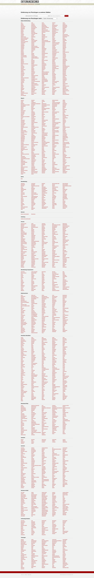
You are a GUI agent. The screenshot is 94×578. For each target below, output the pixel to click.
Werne (22, 397)
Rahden (22, 383)
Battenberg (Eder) (65, 227)
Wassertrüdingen (44, 169)
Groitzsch (22, 460)
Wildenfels (32, 485)
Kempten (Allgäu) (23, 130)
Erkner (64, 188)
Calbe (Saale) (23, 497)
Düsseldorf (53, 350)
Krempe (22, 527)
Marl (63, 372)
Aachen (22, 337)
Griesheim (64, 237)
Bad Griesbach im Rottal (55, 103)
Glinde (64, 524)
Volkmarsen (33, 264)
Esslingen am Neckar (24, 39)
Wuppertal (43, 399)
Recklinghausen (44, 383)
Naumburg (53, 251)
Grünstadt (64, 413)
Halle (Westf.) (33, 358)
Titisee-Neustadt (65, 83)
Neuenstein (22, 67)
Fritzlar (43, 235)
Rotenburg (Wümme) (24, 323)
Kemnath (64, 129)
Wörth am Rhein (23, 434)
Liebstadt (64, 466)
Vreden (64, 393)
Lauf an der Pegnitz (24, 134)
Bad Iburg (22, 297)
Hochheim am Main (55, 242)
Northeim (64, 318)
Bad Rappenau (54, 26)
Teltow (22, 205)
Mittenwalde (54, 197)
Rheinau (32, 74)
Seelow (64, 203)
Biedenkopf (64, 228)
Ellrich (43, 546)
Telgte (43, 391)
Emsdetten (32, 351)
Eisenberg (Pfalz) (44, 412)
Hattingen (53, 359)
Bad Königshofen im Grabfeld (25, 104)
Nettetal (43, 377)
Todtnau (22, 84)
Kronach (43, 131)
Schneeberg (23, 480)
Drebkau (22, 188)
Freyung (43, 117)
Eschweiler (64, 352)
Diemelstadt (64, 230)
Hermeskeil (54, 414)
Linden (32, 249)
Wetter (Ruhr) (65, 397)
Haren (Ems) (54, 310)
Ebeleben (53, 545)
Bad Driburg (54, 338)
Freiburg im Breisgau (45, 40)
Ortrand (53, 199)
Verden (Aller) (23, 329)
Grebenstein (54, 237)
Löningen (22, 316)
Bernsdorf (64, 450)
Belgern (53, 450)
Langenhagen (23, 315)
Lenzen (32, 195)
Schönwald (64, 156)
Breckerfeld (54, 345)
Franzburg (32, 275)
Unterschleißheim (54, 164)
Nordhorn (53, 318)
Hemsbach (22, 48)
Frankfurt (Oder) (65, 189)
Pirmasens (64, 425)
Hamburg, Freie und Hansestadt (25, 218)
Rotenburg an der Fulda (34, 258)
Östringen (32, 70)
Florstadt (32, 234)
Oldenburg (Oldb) (34, 319)
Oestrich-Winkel (33, 255)
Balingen (64, 28)
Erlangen (53, 115)
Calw (63, 33)
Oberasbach (33, 145)
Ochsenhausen (23, 69)
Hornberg (64, 49)
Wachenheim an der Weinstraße (36, 432)
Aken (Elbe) (22, 492)
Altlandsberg (23, 183)
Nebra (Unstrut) (54, 506)
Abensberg (33, 100)
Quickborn (32, 531)
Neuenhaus (43, 317)
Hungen (64, 243)
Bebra (32, 228)
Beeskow (53, 184)
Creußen (53, 110)
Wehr (21, 90)
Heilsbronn (43, 124)
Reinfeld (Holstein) (65, 531)
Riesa (53, 477)
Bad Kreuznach (33, 407)
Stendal (22, 512)
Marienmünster (54, 372)
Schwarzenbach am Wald (66, 157)
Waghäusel (22, 88)
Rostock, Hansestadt (34, 285)
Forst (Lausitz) (54, 189)
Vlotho (43, 393)
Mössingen (53, 62)
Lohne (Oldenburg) (65, 315)
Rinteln (43, 322)
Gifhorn (22, 309)
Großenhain (33, 460)
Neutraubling (44, 144)
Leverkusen (43, 370)
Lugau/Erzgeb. (65, 467)
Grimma (53, 459)
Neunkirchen (44, 440)
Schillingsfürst (65, 155)
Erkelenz (32, 352)
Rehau (53, 151)
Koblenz (64, 418)
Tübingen (64, 84)
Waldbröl (22, 394)
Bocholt (64, 343)
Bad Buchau (33, 25)
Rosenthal (22, 258)
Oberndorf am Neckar (55, 68)
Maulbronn (22, 61)
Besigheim (32, 29)
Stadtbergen (64, 159)
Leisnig (22, 466)
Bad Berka (22, 540)
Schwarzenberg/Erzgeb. (45, 480)
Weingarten (22, 91)
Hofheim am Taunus (24, 243)
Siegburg (64, 387)
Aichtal (64, 22)
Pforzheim (53, 70)
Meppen (64, 316)
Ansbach (53, 101)
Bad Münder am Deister (45, 297)
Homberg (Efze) (33, 243)
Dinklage (64, 304)
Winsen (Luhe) (23, 331)
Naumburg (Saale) (44, 506)
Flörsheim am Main (24, 234)
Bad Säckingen (65, 26)
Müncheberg (33, 198)
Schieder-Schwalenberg (35, 386)
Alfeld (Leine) (33, 295)
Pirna (53, 474)
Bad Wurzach (44, 28)
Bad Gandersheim (44, 296)
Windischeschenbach (34, 171)
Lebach (22, 440)
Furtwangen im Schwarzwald (46, 41)
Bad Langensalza (23, 541)
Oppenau (53, 69)
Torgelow (43, 288)
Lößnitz (53, 467)
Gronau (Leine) (54, 309)
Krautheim (22, 54)
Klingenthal (54, 464)
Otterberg (53, 425)
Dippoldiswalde (54, 453)
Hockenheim (33, 49)
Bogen (64, 108)
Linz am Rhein (54, 420)
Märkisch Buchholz (34, 197)
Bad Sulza (64, 541)
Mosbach (43, 62)
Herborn (43, 241)
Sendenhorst (54, 387)
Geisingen (32, 42)
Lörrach (43, 59)
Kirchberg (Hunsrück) (24, 418)
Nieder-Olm (54, 424)
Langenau (43, 55)
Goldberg (32, 276)
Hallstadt (32, 123)
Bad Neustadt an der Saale (46, 104)
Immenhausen (33, 244)
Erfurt (53, 546)
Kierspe (64, 366)
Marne (64, 527)
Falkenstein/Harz (33, 498)
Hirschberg (43, 551)
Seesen (32, 325)
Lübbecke (53, 371)
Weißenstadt (43, 170)
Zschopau (22, 487)
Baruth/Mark (33, 184)
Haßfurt (64, 123)
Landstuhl (32, 420)
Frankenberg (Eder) (55, 234)
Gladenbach (33, 237)
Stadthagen (33, 326)
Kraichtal (64, 53)
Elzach (53, 36)
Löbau (32, 467)
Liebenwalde (44, 195)
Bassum (53, 298)
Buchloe (22, 109)
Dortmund (43, 349)
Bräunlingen (43, 32)
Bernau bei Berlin (65, 184)
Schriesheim (64, 77)
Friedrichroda (65, 546)
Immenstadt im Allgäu (55, 128)
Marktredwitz (44, 137)
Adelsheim (53, 22)
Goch (53, 356)
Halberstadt (22, 500)
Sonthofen (43, 159)
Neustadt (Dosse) (65, 198)
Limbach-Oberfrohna (24, 467)
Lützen (32, 505)
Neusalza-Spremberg (55, 471)
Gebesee (22, 547)
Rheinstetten (54, 74)
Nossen (32, 472)
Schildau (32, 479)
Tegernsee (32, 162)
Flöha (32, 457)
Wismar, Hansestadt (66, 289)
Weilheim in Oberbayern (66, 169)
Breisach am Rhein (55, 32)
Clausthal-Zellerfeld (34, 303)
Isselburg (22, 365)
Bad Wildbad (23, 28)
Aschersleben (44, 493)
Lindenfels (43, 249)
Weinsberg (43, 91)
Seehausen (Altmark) (45, 511)
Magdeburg (43, 505)
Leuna (22, 505)
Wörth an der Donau (34, 172)
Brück (42, 185)
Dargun (32, 274)
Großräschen (44, 191)
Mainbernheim (33, 136)
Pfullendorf (64, 70)
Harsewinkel (43, 359)
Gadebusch (54, 275)
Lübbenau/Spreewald (34, 196)
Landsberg (53, 504)
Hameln (64, 309)
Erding (43, 115)
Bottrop (32, 345)
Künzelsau (43, 54)
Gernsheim (53, 236)
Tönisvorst (53, 391)
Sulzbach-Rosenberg (24, 162)
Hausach (43, 46)
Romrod (53, 257)
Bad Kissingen (65, 103)
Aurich (53, 295)
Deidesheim (54, 411)
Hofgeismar (64, 242)
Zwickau (43, 487)
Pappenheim (23, 148)
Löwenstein (54, 59)
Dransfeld (32, 305)
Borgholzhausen (54, 344)
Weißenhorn (33, 170)
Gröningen (53, 499)
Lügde (32, 372)
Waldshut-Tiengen (34, 89)
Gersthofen (33, 121)
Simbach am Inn (33, 159)
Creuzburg (22, 545)
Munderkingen (44, 63)
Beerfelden (43, 228)
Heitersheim (64, 47)
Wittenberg (53, 514)
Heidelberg (22, 47)
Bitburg (43, 410)
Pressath (43, 150)
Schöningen (33, 324)
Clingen (64, 544)
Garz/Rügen (64, 275)
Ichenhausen (33, 128)
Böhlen (43, 451)
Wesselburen (23, 534)
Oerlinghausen (54, 379)
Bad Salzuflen (65, 339)
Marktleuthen (23, 137)
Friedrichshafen (33, 41)
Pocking (22, 150)
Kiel (63, 526)
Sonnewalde (33, 204)
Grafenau (53, 121)
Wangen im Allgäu (65, 89)
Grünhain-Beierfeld (65, 460)
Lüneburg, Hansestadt (45, 316)
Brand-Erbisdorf (65, 451)
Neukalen (32, 282)
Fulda (53, 235)
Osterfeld (22, 508)
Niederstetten (54, 67)
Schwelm (22, 387)
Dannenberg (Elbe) (24, 304)
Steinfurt (32, 390)
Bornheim (22, 345)
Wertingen (22, 171)
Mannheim (32, 60)
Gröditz (64, 459)
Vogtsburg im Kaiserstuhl (56, 87)
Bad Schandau (33, 450)
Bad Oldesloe (54, 520)
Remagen (64, 426)
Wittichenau (22, 486)
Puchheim (64, 150)
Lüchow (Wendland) (34, 316)
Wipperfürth (64, 398)
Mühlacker (64, 62)
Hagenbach (33, 414)
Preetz (22, 531)
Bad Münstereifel (44, 339)
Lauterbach (22, 248)
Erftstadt (22, 352)
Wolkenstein (33, 486)
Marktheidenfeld (65, 136)
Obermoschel (65, 424)
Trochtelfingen (44, 84)
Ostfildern (22, 70)
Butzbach (32, 230)
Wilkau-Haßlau (44, 485)
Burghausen (54, 109)
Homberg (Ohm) (44, 243)
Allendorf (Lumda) (23, 223)
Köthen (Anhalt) (33, 504)
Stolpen (43, 481)
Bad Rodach (64, 104)
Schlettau (64, 479)
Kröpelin (43, 278)
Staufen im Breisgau (45, 81)
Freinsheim (22, 413)
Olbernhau (43, 473)
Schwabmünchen (44, 157)
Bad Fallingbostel (34, 296)
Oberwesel (22, 425)
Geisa (53, 547)
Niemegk (22, 199)
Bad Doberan (44, 271)
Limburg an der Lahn (24, 249)
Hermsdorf (22, 551)
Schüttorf (64, 324)
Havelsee (64, 191)
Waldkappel (64, 264)
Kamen (64, 365)
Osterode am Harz (65, 319)
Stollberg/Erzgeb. (33, 481)
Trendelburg (33, 263)
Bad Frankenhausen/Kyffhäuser (57, 540)
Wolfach (53, 94)
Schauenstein (33, 155)
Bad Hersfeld (44, 224)
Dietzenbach (23, 231)
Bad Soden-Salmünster (24, 227)
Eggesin (22, 275)
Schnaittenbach (33, 156)
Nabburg (53, 141)
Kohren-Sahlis (65, 464)
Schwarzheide (44, 203)
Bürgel (32, 544)
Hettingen (64, 48)
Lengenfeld (43, 466)
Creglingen (33, 34)
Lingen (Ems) (54, 315)
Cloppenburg (44, 303)
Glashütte (22, 459)
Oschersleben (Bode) (55, 507)
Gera (63, 547)
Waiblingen (33, 88)
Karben (43, 244)
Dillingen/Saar (44, 439)
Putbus (22, 284)
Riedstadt (22, 257)
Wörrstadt (64, 433)
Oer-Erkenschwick (44, 379)
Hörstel (43, 363)
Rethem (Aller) (33, 322)
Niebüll (64, 528)
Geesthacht (54, 524)
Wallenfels (22, 169)
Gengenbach (65, 42)
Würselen (53, 399)
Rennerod (22, 427)
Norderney (43, 318)
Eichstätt (53, 114)
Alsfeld (32, 223)
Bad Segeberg (23, 521)
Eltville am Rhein (54, 231)
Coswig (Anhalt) (33, 497)
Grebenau (43, 237)
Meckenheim (44, 373)
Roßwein (32, 478)
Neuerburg (22, 424)
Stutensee (32, 82)
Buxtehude (64, 302)
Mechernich (33, 373)
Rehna (32, 284)
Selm (42, 387)
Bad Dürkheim (54, 406)
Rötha (43, 478)
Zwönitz (53, 487)
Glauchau (32, 459)
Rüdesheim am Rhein (45, 258)
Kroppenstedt (44, 504)
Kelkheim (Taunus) (65, 244)
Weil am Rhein (44, 90)
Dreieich (43, 231)
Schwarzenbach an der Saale (25, 158)
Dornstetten (43, 35)
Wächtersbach (44, 264)
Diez (21, 412)
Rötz (21, 155)
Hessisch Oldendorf (65, 311)
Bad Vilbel (43, 227)
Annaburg (53, 492)
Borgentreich (44, 344)
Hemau (64, 124)
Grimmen (22, 277)
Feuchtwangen (33, 116)
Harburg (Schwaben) (55, 123)
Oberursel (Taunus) (24, 255)
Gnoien (22, 276)
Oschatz (53, 473)
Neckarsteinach (65, 251)
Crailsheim (22, 34)
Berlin (22, 178)
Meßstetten (64, 61)
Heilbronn (43, 47)
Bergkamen (54, 342)
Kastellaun (43, 417)
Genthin (64, 498)
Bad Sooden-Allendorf (34, 227)
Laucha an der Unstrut (66, 504)
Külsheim (32, 54)
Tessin (22, 288)
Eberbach (53, 35)
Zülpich (22, 400)
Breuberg (43, 229)
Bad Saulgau (23, 27)
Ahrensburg (22, 520)
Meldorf (22, 528)
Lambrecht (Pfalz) (65, 419)
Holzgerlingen (44, 49)
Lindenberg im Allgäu (55, 135)
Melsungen (54, 250)
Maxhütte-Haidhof (65, 137)
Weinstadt (53, 91)
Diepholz (53, 304)
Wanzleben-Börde (44, 513)
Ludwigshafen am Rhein (66, 420)
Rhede (32, 384)
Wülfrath (32, 399)
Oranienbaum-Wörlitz (45, 507)
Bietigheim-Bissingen (55, 29)
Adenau (22, 405)
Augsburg (64, 102)
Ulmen (53, 431)
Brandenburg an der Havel (35, 185)
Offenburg (32, 69)
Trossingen (54, 84)
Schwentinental (65, 532)
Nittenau (53, 144)
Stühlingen (22, 82)
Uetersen (43, 533)
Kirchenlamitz (33, 130)
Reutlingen (22, 74)
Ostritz (64, 473)
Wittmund (43, 331)
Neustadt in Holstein (55, 528)
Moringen (22, 317)
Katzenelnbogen (54, 417)
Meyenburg (43, 197)
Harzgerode (54, 500)
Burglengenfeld (23, 110)
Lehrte (43, 315)
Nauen (43, 198)
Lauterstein (64, 56)
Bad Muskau (23, 450)
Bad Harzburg (65, 296)
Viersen (32, 393)
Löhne (43, 371)
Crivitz (22, 274)
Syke (63, 326)
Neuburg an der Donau (34, 142)
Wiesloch (22, 94)
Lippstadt (22, 371)
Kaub (63, 417)
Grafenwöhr (22, 122)
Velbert (43, 392)
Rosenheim (54, 152)
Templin (32, 205)
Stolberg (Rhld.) (54, 390)
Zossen (32, 209)
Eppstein (64, 231)
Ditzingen (53, 34)
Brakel (43, 345)
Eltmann (22, 115)
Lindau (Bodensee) (44, 135)
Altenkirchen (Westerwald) (35, 405)
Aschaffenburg (33, 102)
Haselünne (64, 310)
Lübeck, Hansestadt (45, 527)
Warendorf (53, 394)
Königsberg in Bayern (24, 131)
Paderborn (53, 380)
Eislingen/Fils (33, 36)
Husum (64, 525)
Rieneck (22, 152)
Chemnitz (43, 452)
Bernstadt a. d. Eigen (24, 451)
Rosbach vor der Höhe (66, 257)
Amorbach (43, 101)
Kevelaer (53, 366)
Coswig (64, 452)
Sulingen (53, 326)
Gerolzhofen (23, 121)
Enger (43, 351)
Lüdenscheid (65, 371)
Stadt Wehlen (23, 481)
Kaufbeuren (43, 129)
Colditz (53, 452)
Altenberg (32, 447)
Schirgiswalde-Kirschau (45, 479)
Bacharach (22, 406)
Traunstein (64, 163)
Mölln (32, 528)
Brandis (22, 452)
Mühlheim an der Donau (24, 63)
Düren (43, 350)
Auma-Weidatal (65, 539)
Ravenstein (33, 73)
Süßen (22, 83)
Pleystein (64, 149)
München (32, 141)
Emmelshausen (54, 412)
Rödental (32, 152)
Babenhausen (65, 223)
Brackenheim (33, 32)
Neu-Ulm (22, 142)
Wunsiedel (43, 172)
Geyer (63, 458)
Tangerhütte (54, 512)
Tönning (22, 533)
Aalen (32, 22)
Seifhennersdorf (65, 480)
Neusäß (32, 143)
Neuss (22, 378)
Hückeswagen (33, 364)
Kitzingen (43, 130)
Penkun (43, 283)
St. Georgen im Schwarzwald (35, 81)
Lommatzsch (44, 467)
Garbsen (43, 308)
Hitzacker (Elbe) (33, 312)
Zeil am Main (64, 172)
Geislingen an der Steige (56, 42)
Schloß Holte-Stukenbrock (56, 386)
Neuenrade (54, 377)
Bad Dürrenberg (65, 493)
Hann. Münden (23, 310)
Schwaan (64, 285)
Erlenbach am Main (65, 115)
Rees (53, 383)
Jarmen (64, 277)
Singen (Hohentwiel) (45, 80)
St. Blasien (22, 81)
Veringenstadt (33, 87)
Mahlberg (22, 60)
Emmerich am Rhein (24, 351)
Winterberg (53, 398)
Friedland (22, 190)
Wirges (64, 432)
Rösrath (32, 385)
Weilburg (32, 265)
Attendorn (32, 338)
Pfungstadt (64, 255)
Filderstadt (64, 39)
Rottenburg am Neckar (34, 75)
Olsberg (32, 380)
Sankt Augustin (65, 385)
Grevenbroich (23, 357)
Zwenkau (32, 487)
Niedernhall (43, 67)
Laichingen (33, 55)
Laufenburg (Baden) (34, 56)
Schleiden (43, 386)
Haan (63, 357)
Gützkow (43, 277)
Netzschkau (43, 471)
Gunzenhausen (23, 123)
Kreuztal (22, 369)
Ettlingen (43, 39)
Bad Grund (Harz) (54, 296)
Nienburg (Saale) (65, 506)
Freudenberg (54, 40)
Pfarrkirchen (33, 149)
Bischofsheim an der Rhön (46, 108)
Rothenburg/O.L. (54, 478)
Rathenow (32, 202)
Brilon (63, 345)
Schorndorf (43, 77)
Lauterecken (43, 420)
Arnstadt (43, 539)
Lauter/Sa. (53, 465)
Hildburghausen (33, 551)
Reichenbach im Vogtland (35, 477)
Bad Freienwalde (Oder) (55, 183)
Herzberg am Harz (55, 311)
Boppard (53, 410)
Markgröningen (65, 60)
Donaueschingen (65, 34)
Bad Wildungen (54, 227)
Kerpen (43, 366)
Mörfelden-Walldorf (24, 251)
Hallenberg (43, 358)
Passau (43, 148)
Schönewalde (33, 203)
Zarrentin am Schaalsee (55, 290)
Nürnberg (22, 145)
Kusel (32, 419)
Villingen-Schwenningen (45, 87)
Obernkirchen (23, 319)
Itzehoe (22, 526)
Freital (22, 458)
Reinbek (53, 531)
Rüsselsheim (65, 258)
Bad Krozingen (23, 26)
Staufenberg (33, 262)
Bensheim (53, 228)
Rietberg (22, 385)
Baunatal (22, 228)
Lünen (43, 372)
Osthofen (43, 425)
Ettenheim (32, 39)
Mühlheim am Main (34, 251)
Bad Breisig (43, 406)
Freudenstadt (65, 40)
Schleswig (43, 532)
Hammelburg (44, 123)
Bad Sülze (53, 271)
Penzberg (64, 148)
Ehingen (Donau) (23, 36)
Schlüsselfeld (23, 156)
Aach (21, 22)
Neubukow (22, 282)
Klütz (21, 278)
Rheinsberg (43, 202)
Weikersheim (33, 90)
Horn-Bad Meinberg (34, 363)
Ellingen (64, 114)
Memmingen (33, 138)
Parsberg (32, 148)
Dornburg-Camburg (45, 545)
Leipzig (64, 465)
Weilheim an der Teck (66, 90)
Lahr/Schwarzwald (23, 55)
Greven (64, 356)
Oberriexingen (65, 68)
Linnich (64, 370)
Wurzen (43, 486)
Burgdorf (43, 302)
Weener (64, 329)
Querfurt (53, 508)
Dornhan (32, 35)
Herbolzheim (33, 48)
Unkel (63, 431)
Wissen (22, 433)
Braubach (64, 410)
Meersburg (33, 61)
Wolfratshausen (65, 171)
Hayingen (53, 46)
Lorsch (22, 250)
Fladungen (43, 116)
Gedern (64, 235)
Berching (22, 108)
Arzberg (22, 102)
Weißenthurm (44, 432)
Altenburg (22, 539)
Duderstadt (43, 305)
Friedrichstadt (33, 524)
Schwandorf (54, 157)
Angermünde (33, 183)
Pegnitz (53, 148)
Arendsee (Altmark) (65, 492)
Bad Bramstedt (44, 520)
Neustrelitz (64, 282)
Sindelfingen (33, 80)
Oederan (64, 472)
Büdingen (64, 229)
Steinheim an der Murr (55, 81)
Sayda (64, 478)
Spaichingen (64, 80)
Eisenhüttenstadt (44, 188)
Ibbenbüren (54, 364)
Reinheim (64, 256)
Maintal (32, 250)
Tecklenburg (33, 391)
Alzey (42, 405)
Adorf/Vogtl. (22, 447)
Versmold (22, 393)
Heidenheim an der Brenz (35, 47)
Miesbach (53, 138)
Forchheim (53, 116)
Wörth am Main (23, 172)
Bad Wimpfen (33, 28)
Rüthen (43, 385)
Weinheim (32, 91)
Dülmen (32, 350)
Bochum (22, 344)
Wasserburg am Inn (34, 169)
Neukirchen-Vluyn (65, 377)
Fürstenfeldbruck (65, 117)
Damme (64, 303)
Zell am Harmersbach (66, 94)
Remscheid (64, 383)
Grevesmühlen (65, 276)
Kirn (52, 418)
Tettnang (53, 83)
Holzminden (43, 312)
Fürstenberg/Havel (44, 190)
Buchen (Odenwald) (34, 33)
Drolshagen (64, 349)
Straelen (64, 390)
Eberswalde (33, 188)
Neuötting (22, 143)
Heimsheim (54, 47)
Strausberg (64, 204)
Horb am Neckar (54, 49)
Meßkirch (53, 61)
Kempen (32, 366)
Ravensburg (23, 73)
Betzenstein (33, 108)
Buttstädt (53, 544)
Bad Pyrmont (64, 297)
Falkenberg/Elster (23, 189)
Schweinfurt (33, 158)
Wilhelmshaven (65, 330)
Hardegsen (43, 310)
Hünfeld (53, 243)
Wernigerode (33, 514)
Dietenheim (43, 34)
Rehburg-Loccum (23, 322)
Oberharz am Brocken (24, 507)
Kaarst (43, 365)
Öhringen (43, 69)
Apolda (32, 539)
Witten (22, 399)
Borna (53, 451)
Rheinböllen (33, 427)
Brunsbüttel (64, 521)
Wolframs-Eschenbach (55, 171)
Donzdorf (22, 35)
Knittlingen (22, 53)
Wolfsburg (64, 331)
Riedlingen (64, 74)
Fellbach (53, 39)
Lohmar (32, 371)
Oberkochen (43, 68)
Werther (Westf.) (33, 397)
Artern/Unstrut (54, 539)
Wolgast (43, 290)
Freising (22, 117)
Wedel (64, 533)
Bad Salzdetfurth (33, 298)
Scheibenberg (23, 479)
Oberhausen (64, 378)
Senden (64, 158)
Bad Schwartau (65, 520)
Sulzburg (64, 82)
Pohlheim (22, 256)
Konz (21, 419)
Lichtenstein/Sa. (54, 466)
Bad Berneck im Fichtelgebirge (35, 103)
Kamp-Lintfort (23, 366)
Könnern (22, 504)
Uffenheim (43, 164)
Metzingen (22, 62)
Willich (43, 398)
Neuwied (43, 424)
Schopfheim (33, 77)
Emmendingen (65, 36)
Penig (43, 474)
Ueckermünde (65, 288)
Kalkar (53, 365)
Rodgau (43, 257)
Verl (63, 392)
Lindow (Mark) (65, 195)
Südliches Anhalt (44, 512)
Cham (32, 110)
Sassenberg (22, 386)
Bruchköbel (54, 229)
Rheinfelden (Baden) (45, 74)
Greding (43, 122)
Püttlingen (64, 440)
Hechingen (64, 46)
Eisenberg (22, 546)
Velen (53, 392)
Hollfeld (22, 128)
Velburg (64, 164)
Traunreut (53, 163)
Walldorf (43, 89)
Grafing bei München (34, 122)
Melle (53, 316)
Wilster (32, 534)
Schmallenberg (65, 386)
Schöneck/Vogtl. (33, 480)
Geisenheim (22, 236)
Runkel (53, 258)
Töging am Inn (44, 163)
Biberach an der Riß (45, 29)
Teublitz (43, 162)
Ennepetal (53, 351)
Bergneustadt (65, 342)
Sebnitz (53, 480)
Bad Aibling (22, 103)
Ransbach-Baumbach (55, 426)
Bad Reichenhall (54, 104)
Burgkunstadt (65, 109)
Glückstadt (32, 525)
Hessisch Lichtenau (24, 242)
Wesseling (53, 397)
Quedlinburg (43, 508)
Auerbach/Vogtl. (65, 447)
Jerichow (64, 501)
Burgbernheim (44, 109)
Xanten (64, 399)
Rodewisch (22, 478)
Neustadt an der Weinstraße (35, 424)
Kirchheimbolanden (45, 418)
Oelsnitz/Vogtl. (33, 473)
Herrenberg (54, 48)
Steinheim (43, 390)
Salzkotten (53, 385)
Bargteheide (33, 521)
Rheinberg (53, 384)
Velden (22, 165)
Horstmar (53, 363)
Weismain (53, 170)
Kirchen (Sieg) (33, 418)
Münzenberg (44, 251)
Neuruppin (53, 198)
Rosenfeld (22, 75)
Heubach (22, 49)
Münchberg (22, 141)
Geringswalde (54, 458)
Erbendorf (32, 115)
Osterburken (64, 69)
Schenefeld (33, 532)
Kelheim (53, 129)
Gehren (43, 547)
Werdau (22, 485)
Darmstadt (43, 230)
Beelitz (43, 184)
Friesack (32, 190)
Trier (42, 431)
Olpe (21, 380)
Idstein (22, 244)
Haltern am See (54, 358)
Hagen (22, 358)
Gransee (32, 191)
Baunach (43, 107)
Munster (32, 317)
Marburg (43, 250)
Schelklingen (33, 76)
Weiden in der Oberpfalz (55, 169)
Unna (32, 392)
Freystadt (32, 117)
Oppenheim (33, 425)
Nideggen (32, 378)
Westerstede (23, 330)
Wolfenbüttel (54, 331)
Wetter (53, 265)
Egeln (63, 497)
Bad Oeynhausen (54, 339)
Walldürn (53, 89)
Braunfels (32, 229)
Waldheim (43, 484)
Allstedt (32, 492)
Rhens (43, 427)
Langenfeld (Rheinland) (45, 369)
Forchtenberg (23, 40)
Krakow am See (33, 278)
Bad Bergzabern (33, 406)
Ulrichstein (43, 263)
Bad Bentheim (65, 295)
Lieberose (53, 195)
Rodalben (64, 427)
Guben (53, 191)
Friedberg (53, 117)
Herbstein (53, 241)
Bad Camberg (33, 224)
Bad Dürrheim (44, 25)
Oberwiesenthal (54, 472)
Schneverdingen (23, 324)
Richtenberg (64, 284)
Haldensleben (33, 500)
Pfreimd (43, 149)
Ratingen (32, 383)
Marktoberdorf (33, 137)
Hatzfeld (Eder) (23, 241)
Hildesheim (22, 312)
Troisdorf (64, 391)
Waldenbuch (54, 88)
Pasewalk (32, 283)
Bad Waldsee (65, 27)
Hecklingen (22, 501)
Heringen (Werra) (65, 241)
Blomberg (53, 343)
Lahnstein (53, 419)
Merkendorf (43, 138)
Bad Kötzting (33, 104)
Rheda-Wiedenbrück (24, 384)
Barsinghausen (44, 298)
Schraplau (22, 511)
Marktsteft (53, 137)
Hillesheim (64, 414)
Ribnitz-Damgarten (55, 284)
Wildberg (32, 94)
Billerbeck (43, 343)
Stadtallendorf (23, 262)
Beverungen (23, 343)
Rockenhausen (54, 427)
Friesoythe (22, 308)
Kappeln (43, 526)
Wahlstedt (53, 533)
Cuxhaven (53, 303)
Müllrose (22, 198)
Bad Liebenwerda (65, 183)
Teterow (32, 288)
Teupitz (43, 205)
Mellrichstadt (23, 138)
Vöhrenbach (64, 87)
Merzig (32, 440)
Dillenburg (32, 231)
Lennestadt (33, 370)
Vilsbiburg (43, 165)
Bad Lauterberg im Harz (34, 297)
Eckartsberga (54, 497)
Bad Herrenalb (65, 25)
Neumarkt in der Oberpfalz (46, 142)
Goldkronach (44, 121)
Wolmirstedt (64, 514)
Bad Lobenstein (44, 541)
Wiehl (22, 398)
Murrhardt (64, 63)
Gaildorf (64, 41)
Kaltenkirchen (33, 526)
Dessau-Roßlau (44, 497)
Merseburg (64, 505)
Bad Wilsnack (23, 184)
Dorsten (32, 349)
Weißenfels (64, 513)
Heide (43, 525)
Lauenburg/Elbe (33, 527)
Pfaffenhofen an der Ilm (24, 149)
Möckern (22, 506)
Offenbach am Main (45, 255)
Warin (43, 289)
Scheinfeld (43, 155)
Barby (53, 494)
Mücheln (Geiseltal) (34, 506)
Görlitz (43, 459)
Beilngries (64, 107)
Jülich (32, 365)
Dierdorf (64, 411)
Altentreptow (23, 271)
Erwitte (53, 352)
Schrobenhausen (23, 157)
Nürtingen (22, 68)
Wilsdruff (53, 485)
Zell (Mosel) (33, 434)
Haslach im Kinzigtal (34, 46)
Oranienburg (44, 199)
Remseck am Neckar (45, 73)
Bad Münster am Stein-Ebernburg (57, 407)
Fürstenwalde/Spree (55, 190)
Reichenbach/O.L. (44, 477)
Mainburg (43, 136)
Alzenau (22, 101)
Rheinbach (43, 384)
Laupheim (53, 56)
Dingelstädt (33, 545)
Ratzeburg (43, 531)
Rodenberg (54, 322)
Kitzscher (43, 464)
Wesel (43, 397)
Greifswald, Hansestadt (55, 276)
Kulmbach (64, 131)
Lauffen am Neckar (44, 56)
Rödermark (33, 257)
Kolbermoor (64, 130)
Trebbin (53, 205)
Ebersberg (22, 114)
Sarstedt (53, 323)
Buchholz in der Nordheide (25, 302)
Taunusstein (22, 263)
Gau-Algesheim (33, 413)
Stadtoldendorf (44, 326)
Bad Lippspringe (33, 339)
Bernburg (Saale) (65, 494)
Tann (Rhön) (64, 262)
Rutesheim (53, 75)
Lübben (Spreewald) (24, 196)
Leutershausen (65, 134)
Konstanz (32, 53)
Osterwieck (33, 508)
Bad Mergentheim (44, 26)
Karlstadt (32, 129)
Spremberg (43, 204)
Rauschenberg (44, 256)
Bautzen (43, 450)
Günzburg (64, 122)
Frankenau (43, 234)
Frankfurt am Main (65, 234)
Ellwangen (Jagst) (44, 36)
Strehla (53, 481)
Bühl (42, 33)
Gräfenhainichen (44, 499)
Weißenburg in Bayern (24, 170)
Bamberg (22, 107)
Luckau (43, 196)
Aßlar (53, 223)
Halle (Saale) (44, 500)
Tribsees (53, 288)
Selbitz (53, 158)
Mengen (43, 61)
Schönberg (53, 285)
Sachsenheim (65, 75)
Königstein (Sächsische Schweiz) (36, 465)
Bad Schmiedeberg (34, 494)
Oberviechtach (54, 145)
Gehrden (53, 308)
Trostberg (32, 164)
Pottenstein (33, 150)
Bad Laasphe (23, 339)
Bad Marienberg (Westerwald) (46, 407)
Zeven (43, 332)
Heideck (32, 124)
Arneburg (22, 493)
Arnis (32, 520)
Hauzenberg (23, 124)
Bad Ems (64, 406)
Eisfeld (32, 546)
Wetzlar (64, 265)
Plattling (53, 149)
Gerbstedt (22, 499)
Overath (43, 380)
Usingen (53, 263)
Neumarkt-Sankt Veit (55, 142)
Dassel (32, 304)
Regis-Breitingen (23, 477)
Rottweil (43, 75)
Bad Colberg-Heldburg (45, 540)
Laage (64, 278)
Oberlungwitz (44, 472)
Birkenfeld (32, 410)
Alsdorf (53, 337)
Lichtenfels (33, 135)
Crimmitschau (23, 453)
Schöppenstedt (44, 324)
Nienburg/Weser (65, 317)
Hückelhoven (23, 364)
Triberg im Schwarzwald (34, 84)
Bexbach (22, 439)
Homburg (64, 439)
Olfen (63, 379)
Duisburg (22, 350)
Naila (63, 141)
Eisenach (64, 545)
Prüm (32, 426)
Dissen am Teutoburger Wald (25, 305)
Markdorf (53, 60)
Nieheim (53, 378)
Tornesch (32, 533)
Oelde (32, 379)
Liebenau (64, 248)
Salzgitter (43, 323)
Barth (63, 271)
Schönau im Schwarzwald (25, 77)
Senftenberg (23, 204)
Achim (22, 295)
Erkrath (43, 352)
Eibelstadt (43, 114)
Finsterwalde (44, 189)
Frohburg (32, 458)
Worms (53, 433)
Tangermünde (65, 512)
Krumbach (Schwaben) (55, 131)
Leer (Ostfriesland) (34, 315)
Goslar (32, 309)
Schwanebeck (33, 511)
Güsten (64, 499)
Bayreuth (53, 107)
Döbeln (64, 453)
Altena (64, 337)
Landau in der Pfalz (24, 420)
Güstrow (32, 277)
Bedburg (22, 342)
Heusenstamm (33, 242)
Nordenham (33, 318)
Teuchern (22, 513)
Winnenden (43, 94)
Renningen (64, 73)
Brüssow (53, 185)
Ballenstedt (43, 494)
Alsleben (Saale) (44, 492)
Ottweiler (53, 440)
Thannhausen (65, 162)
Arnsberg (22, 338)
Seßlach (22, 159)
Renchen (53, 73)
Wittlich (32, 433)
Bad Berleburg (44, 338)
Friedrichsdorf (33, 235)
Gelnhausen (33, 236)
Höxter (64, 363)
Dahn (32, 411)
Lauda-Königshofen (24, 56)
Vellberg (22, 87)
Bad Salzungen (54, 541)
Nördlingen (64, 144)
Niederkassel (44, 378)
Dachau (64, 110)
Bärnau (32, 107)
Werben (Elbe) (23, 514)
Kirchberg (32, 464)
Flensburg (22, 524)
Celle (21, 303)
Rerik (42, 284)
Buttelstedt (43, 544)
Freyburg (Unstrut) (44, 498)
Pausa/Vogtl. (23, 474)
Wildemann (43, 330)
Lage (32, 369)
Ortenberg (53, 255)
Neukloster (43, 282)
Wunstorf (22, 332)
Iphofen (22, 129)
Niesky (22, 472)
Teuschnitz (53, 162)
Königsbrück (23, 465)
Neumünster (43, 528)
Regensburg (43, 151)
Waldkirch (22, 89)
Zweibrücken (44, 434)
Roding (43, 152)
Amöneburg (43, 223)
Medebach (53, 373)
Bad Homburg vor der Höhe (56, 224)
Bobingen (53, 108)
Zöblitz (64, 486)
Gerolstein (53, 413)
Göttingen (43, 309)
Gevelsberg (33, 356)
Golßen (22, 191)
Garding (43, 524)
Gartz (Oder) (64, 190)
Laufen (32, 134)
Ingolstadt (64, 128)
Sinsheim (53, 80)
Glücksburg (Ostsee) (24, 525)
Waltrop (32, 394)
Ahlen (43, 337)
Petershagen (64, 380)
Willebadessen (33, 398)
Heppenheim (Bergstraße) (35, 241)
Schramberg (54, 77)
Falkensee (32, 189)
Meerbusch (64, 373)
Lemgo (64, 369)
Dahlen (32, 453)
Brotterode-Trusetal (24, 544)
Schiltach (43, 76)
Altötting (64, 100)
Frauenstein (54, 457)
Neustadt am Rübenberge (56, 317)
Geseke (22, 356)
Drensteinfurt (54, 349)
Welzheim (64, 91)
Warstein (64, 394)
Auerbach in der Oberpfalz (56, 102)
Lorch (32, 59)
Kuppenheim (54, 54)
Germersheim (44, 413)
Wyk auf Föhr (44, 534)
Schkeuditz (53, 479)
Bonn (32, 344)
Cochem (22, 411)
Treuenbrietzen (65, 205)
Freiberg (64, 457)
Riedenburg (64, 151)
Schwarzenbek (54, 532)
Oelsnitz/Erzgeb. (23, 473)
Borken (22, 229)
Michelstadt (64, 250)
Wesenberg (54, 289)
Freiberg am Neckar (34, 40)
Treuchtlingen (23, 164)
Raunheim (32, 256)
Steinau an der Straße (45, 262)
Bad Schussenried (34, 27)
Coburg (43, 110)
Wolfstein (43, 433)
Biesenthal (22, 185)
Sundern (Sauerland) (24, 391)
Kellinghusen (54, 526)
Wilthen (64, 485)
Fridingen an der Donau (24, 41)
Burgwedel (53, 302)
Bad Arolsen (22, 224)
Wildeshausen (54, 330)
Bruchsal (22, 33)
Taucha (64, 481)
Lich (42, 248)
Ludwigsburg (65, 59)
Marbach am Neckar (45, 60)
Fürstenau (32, 308)
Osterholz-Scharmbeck (55, 319)
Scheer (22, 76)
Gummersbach (44, 357)
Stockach (64, 81)
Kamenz (22, 464)
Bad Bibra (53, 493)
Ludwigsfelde (65, 196)
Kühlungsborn (54, 278)
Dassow (43, 274)
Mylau (22, 471)
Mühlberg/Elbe (65, 197)
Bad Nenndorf (54, 297)
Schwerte (32, 387)
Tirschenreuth (23, 163)
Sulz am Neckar (54, 82)
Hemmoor (43, 311)
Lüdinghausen (23, 372)
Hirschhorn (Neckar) (45, 242)
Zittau (53, 486)
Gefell (32, 547)
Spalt (53, 159)
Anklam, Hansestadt (34, 271)
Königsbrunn (33, 131)
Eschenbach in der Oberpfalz (25, 116)
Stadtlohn (22, 390)
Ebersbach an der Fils (66, 35)
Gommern (32, 499)
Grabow (43, 276)
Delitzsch (43, 453)
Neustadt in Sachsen (66, 471)
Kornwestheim (54, 53)
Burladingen (54, 33)
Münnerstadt (43, 141)
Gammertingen (23, 42)
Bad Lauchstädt (23, 494)
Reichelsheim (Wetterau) (56, 256)
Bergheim (32, 342)
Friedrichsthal (54, 439)
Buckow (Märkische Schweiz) (67, 185)
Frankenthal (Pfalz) (65, 412)
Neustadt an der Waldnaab (25, 144)
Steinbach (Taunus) (55, 262)
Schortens (53, 324)
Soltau (53, 325)
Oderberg (32, 199)
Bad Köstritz (64, 540)
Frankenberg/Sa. (44, 457)
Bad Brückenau (44, 103)
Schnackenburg (65, 323)
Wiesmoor (32, 330)
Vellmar (64, 263)
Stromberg (22, 431)
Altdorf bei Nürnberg (55, 100)
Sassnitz (43, 285)
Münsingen (54, 63)
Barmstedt (43, 521)
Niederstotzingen (65, 67)
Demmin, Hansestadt (55, 274)
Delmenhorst (44, 304)
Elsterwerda (54, 188)
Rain (21, 151)
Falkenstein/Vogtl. (23, 457)
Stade (22, 326)
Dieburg (53, 230)
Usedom (22, 289)
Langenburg (54, 55)
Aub (42, 102)
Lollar (53, 249)
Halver (64, 358)
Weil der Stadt (54, 90)
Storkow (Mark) (54, 204)
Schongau (43, 156)
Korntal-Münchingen (45, 53)
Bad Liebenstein (33, 541)
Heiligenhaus (65, 359)
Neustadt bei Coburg (34, 144)
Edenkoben (33, 412)
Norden (22, 318)
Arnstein (64, 101)
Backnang (22, 25)
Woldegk (32, 290)
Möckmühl (32, 62)
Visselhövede (44, 329)
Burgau (32, 109)
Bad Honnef (64, 338)
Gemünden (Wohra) (45, 236)
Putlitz (22, 202)
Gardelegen (54, 498)
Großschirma (54, 460)
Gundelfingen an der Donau (56, 122)
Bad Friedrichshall (55, 25)
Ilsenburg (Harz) (54, 501)
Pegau (32, 474)
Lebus (22, 195)
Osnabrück (43, 319)
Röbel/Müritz (23, 285)
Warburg (43, 394)
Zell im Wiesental (23, 95)
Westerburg (54, 432)
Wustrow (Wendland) (34, 332)
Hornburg (53, 312)
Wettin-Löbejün (44, 514)
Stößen (32, 512)
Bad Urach (53, 27)
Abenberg (22, 100)
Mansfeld (53, 505)
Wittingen (32, 331)
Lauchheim (64, 55)
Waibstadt (43, 88)
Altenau (43, 295)
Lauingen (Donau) (44, 134)
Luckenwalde (54, 196)
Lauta (42, 465)
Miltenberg (64, 138)
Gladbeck (43, 356)
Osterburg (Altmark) (65, 507)
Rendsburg (22, 532)
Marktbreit (53, 136)
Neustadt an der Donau (66, 143)
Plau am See (64, 283)
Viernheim (22, 264)
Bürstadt (22, 230)
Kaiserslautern (23, 417)
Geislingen (43, 42)
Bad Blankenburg (34, 540)
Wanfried (22, 265)
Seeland (53, 511)
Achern (43, 22)
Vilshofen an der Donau (66, 165)
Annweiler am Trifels (66, 405)
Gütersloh (53, 357)
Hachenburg (23, 414)
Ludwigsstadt (23, 136)
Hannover (32, 310)
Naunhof (32, 471)
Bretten (64, 32)
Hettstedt (32, 501)
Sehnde (43, 325)
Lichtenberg (22, 135)
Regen (32, 151)
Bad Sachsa (22, 298)
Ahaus (32, 337)
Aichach (43, 100)
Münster (22, 377)
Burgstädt (32, 452)
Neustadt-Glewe (54, 282)
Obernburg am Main (45, 145)
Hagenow (53, 277)
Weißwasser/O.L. (65, 484)
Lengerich (22, 370)
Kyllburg (43, 419)
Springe (64, 325)
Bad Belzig (43, 183)
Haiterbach (22, 46)
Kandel (32, 417)
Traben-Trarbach (33, 431)
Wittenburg (22, 290)
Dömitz (64, 274)
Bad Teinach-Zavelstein (45, 27)
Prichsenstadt (54, 150)
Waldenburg (64, 88)
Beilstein (22, 29)
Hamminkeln (33, 359)
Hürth (42, 364)
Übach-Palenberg (23, 392)
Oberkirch (32, 68)
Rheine (64, 384)
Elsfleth (64, 305)
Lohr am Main (65, 135)
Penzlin (53, 283)
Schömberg (54, 76)
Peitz (63, 199)
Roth (63, 152)
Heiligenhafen (54, 525)
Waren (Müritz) (33, 289)
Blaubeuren (64, 29)
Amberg (32, 101)
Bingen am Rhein (23, 410)
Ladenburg (64, 54)
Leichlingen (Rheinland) (55, 369)
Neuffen (32, 67)
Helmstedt (22, 311)
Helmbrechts (54, 124)
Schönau (64, 76)
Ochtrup (22, 379)
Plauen (64, 474)
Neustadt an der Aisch (55, 143)
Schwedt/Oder (54, 203)
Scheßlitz (53, 155)
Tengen (43, 83)
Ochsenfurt (64, 145)
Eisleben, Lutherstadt (24, 498)
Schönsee (53, 156)
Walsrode (53, 329)
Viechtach (32, 165)
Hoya (63, 312)
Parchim (22, 283)
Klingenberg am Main (55, 130)
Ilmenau (64, 551)
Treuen (22, 484)
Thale (32, 513)
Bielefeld (32, 343)
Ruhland (64, 202)
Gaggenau (53, 41)
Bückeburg (33, 302)
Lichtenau (53, 370)
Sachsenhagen (33, 323)
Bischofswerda (33, 451)
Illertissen (43, 128)
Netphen (32, 377)
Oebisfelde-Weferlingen (34, 507)
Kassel (53, 244)
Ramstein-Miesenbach (45, 426)
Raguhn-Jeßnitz (65, 508)
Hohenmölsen (44, 501)
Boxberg (22, 32)
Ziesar (22, 209)
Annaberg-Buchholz (45, 447)
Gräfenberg (64, 121)
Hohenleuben (54, 551)
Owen (43, 70)
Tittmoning (32, 163)
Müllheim (32, 63)
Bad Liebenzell (33, 26)
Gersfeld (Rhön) (65, 236)
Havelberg (64, 500)
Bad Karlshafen (65, 224)
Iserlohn (64, 364)
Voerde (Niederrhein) (55, 393)
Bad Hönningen (23, 407)
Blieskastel (33, 439)
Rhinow (53, 202)
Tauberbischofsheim (34, 83)
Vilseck (53, 165)
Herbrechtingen (44, 48)
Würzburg (53, 172)
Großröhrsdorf (44, 460)
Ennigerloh (64, 351)
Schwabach (33, 157)
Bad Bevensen (23, 296)
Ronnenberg (64, 322)
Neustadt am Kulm (44, 143)
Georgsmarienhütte (65, 308)
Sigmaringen (23, 80)
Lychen (22, 197)
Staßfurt (64, 511)
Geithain (43, 458)
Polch (22, 426)
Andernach (53, 405)
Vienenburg (33, 329)
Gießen (22, 237)
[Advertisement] (47, 8)
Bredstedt (53, 521)
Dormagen (22, 349)
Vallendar (22, 432)
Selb (42, 158)
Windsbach (43, 171)
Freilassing (64, 116)
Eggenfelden (33, 114)
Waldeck (53, 264)
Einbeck (53, 305)
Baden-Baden (54, 28)
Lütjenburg (53, 527)
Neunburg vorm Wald (66, 142)
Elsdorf (64, 350)
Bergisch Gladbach (44, 342)
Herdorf (43, 414)
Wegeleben (54, 513)
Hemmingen (33, 311)
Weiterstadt (43, 265)
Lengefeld (32, 466)
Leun (32, 248)
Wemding (64, 170)
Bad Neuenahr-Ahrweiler (66, 407)
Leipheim (53, 134)
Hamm (22, 359)
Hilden (22, 363)
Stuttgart (43, 82)
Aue (52, 447)
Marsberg (22, 373)
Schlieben (22, 203)
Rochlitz (64, 477)
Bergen (64, 298)
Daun (42, 411)
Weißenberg (54, 484)
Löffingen (22, 59)
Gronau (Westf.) (33, 357)
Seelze (22, 325)
